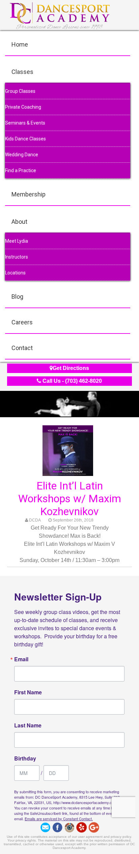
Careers (22, 322)
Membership (28, 194)
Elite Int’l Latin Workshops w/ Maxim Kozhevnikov (69, 498)
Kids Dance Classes (25, 138)
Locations (15, 272)
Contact (22, 347)
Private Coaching (23, 107)
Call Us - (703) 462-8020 (71, 381)
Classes (22, 71)
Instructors (16, 257)
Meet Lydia (16, 241)
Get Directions (71, 368)
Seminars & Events (25, 123)
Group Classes (20, 91)
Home (19, 44)
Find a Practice (20, 170)
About (19, 221)
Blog (17, 296)
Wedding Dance (21, 154)
